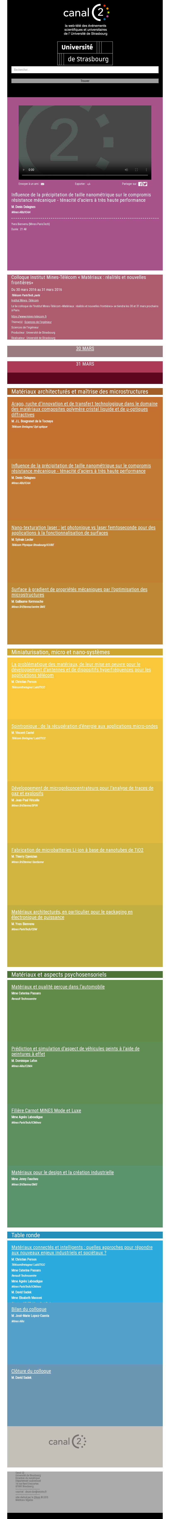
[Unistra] (85, 53)
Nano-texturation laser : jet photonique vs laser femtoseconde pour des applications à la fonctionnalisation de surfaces (83, 530)
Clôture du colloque (31, 1371)
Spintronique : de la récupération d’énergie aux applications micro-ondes (84, 726)
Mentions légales (24, 1500)
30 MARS (85, 348)
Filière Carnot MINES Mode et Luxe (46, 1110)
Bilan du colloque (28, 1309)
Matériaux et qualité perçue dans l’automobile (58, 987)
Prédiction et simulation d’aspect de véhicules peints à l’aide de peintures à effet (75, 1051)
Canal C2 (20, 1472)
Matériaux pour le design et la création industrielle (62, 1172)
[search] (85, 69)
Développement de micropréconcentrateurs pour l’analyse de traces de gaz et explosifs (82, 790)
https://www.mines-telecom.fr (29, 316)
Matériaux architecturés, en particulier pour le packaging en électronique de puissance (72, 914)
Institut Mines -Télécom (25, 300)
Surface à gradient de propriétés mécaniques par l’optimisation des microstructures (79, 592)
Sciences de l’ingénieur (38, 322)
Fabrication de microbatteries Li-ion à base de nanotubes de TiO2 (77, 850)
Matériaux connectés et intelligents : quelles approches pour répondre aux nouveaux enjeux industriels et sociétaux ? (82, 1250)
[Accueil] (85, 20)
